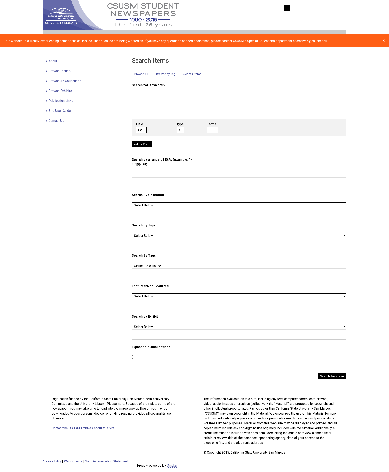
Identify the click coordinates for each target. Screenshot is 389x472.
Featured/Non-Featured (150, 286)
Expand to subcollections (151, 347)
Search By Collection (148, 195)
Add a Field (142, 144)
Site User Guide (60, 111)
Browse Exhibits (60, 91)
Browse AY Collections (65, 81)
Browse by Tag (165, 74)
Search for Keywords (148, 85)
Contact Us (56, 121)
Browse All (141, 74)
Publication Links (61, 101)
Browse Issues (60, 71)
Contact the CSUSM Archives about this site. (83, 428)
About (53, 61)
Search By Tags (144, 256)
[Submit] (287, 8)
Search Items (192, 74)
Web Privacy (73, 461)
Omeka (172, 465)
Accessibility (52, 461)
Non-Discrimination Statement (106, 461)
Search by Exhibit (145, 316)
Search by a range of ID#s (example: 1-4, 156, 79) (162, 162)
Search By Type (144, 225)
